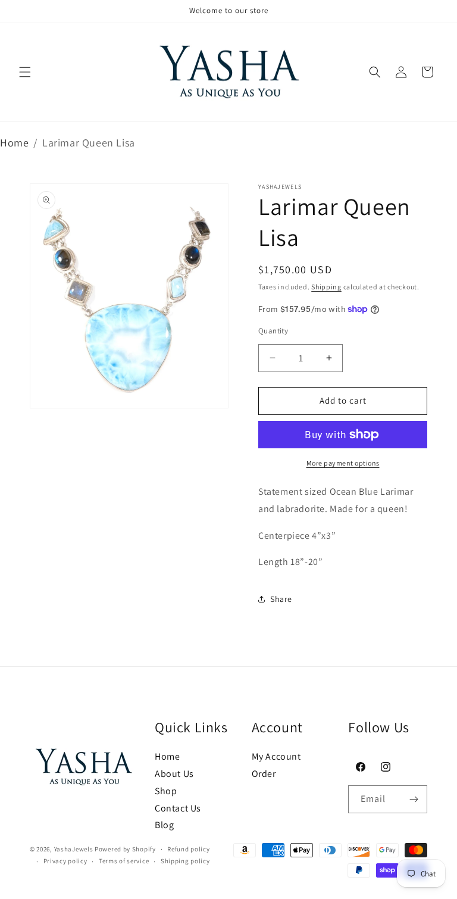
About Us (174, 773)
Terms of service (124, 861)
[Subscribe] (413, 799)
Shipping (326, 286)
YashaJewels (73, 849)
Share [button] (281, 599)
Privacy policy (65, 861)
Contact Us (178, 808)
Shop (166, 791)
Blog (164, 825)
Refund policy (188, 849)
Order (264, 773)
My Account (276, 756)
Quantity (273, 331)
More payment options (343, 462)
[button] (25, 72)
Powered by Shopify (125, 849)
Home (14, 142)
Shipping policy (185, 861)
